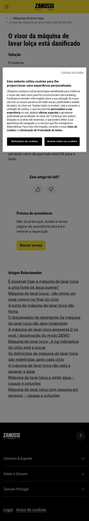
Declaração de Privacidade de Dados (41, 130)
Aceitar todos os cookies (62, 141)
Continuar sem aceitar (72, 72)
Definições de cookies (24, 141)
